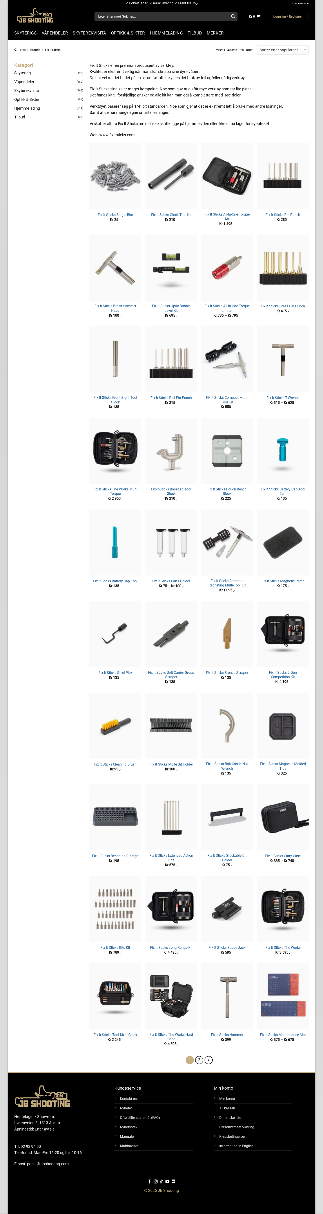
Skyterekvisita (26, 90)
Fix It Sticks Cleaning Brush (115, 764)
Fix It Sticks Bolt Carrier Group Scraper (171, 674)
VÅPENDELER (55, 33)
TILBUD (195, 33)
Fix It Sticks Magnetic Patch (283, 581)
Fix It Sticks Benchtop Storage (115, 856)
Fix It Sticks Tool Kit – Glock (115, 1035)
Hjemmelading (27, 108)
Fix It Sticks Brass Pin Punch (283, 306)
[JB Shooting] (39, 15)
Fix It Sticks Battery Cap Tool (115, 581)
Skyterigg (22, 73)
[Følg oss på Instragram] (156, 1182)
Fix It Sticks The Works (283, 947)
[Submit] (233, 17)
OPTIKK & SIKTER (128, 33)
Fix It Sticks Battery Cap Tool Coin (283, 491)
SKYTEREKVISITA (89, 33)
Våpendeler (24, 82)
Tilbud (19, 117)
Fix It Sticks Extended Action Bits (171, 857)
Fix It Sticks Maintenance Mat (283, 1035)
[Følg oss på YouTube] (167, 1182)
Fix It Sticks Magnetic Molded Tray (283, 766)
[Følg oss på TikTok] (161, 1182)
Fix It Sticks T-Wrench (283, 398)
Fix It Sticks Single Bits (115, 215)
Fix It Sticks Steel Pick (115, 673)
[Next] (209, 1060)
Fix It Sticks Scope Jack (227, 947)
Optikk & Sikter (27, 99)
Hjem (22, 50)
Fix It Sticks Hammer (227, 1035)
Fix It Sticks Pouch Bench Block (227, 491)
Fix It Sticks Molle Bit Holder (171, 764)
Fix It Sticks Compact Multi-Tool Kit (227, 400)
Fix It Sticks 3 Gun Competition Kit (283, 674)
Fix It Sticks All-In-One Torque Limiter (227, 308)
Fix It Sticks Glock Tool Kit (171, 215)
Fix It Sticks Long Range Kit (171, 947)
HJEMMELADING (166, 33)
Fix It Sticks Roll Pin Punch (171, 398)
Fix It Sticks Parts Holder (171, 581)
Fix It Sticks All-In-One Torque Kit (227, 216)
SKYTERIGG (25, 33)
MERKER (215, 33)
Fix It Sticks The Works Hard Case (171, 1037)
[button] (287, 17)
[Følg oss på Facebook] (150, 1182)
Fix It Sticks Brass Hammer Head (115, 308)
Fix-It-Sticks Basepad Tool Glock (171, 491)
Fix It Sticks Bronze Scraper (227, 673)
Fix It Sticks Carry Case (283, 856)
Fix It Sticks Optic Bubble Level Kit (171, 308)
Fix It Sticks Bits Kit (115, 947)
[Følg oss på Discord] (173, 1182)
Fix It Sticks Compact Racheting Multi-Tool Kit (227, 583)
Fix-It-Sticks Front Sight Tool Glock (115, 400)
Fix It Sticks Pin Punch (283, 215)
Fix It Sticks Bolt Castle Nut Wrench (227, 766)
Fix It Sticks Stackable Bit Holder (227, 857)
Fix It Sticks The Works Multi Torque (115, 491)
